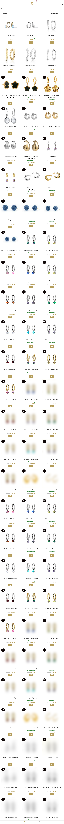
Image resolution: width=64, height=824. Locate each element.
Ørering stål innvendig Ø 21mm (31, 126)
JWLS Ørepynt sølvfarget (10, 126)
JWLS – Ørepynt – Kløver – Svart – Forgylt (10, 95)
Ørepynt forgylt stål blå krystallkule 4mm (10, 250)
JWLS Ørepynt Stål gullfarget (31, 369)
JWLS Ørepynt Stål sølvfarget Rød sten (52, 787)
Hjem (2, 8)
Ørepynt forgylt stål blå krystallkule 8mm (31, 219)
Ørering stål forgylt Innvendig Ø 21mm (51, 126)
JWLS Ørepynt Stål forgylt (52, 757)
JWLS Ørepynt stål (52, 156)
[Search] (1, 4)
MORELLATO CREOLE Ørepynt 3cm (52, 489)
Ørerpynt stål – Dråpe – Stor (10, 156)
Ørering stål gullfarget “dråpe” (31, 489)
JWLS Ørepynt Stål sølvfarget (31, 250)
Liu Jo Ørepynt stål (10, 35)
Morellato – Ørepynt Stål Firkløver (10, 757)
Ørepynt (6, 8)
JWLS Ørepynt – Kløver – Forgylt (51, 95)
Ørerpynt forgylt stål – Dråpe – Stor (31, 156)
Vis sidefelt (5, 13)
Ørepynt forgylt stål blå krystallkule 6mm (52, 219)
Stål (11, 8)
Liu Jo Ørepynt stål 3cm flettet (10, 65)
